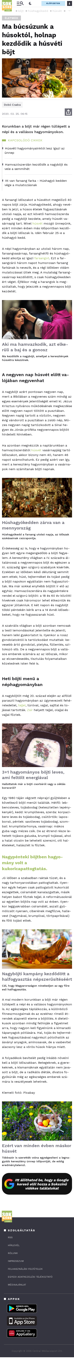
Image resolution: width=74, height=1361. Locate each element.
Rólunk (13, 1253)
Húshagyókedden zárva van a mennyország (33, 525)
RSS (10, 1237)
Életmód (11, 18)
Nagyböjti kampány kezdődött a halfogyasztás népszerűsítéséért (37, 976)
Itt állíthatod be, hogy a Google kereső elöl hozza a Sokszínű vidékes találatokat (41, 1184)
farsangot (41, 258)
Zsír (30, 710)
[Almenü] (20, 3)
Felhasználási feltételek (25, 1269)
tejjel (22, 705)
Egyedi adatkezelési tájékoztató (30, 1276)
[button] (69, 11)
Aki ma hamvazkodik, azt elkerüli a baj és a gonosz (35, 347)
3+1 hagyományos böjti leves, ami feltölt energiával (33, 775)
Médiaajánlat (17, 1284)
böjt (21, 10)
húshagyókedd (38, 10)
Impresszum (16, 1261)
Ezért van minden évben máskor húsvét (36, 1148)
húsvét (57, 10)
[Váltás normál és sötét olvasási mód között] (30, 3)
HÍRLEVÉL (14, 1245)
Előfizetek (53, 3)
